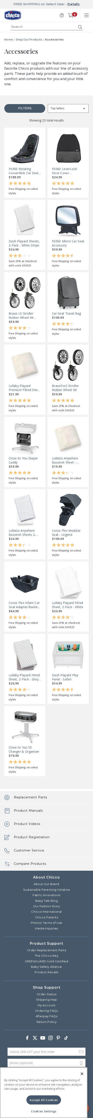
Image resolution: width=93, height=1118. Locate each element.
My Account (46, 1005)
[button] (62, 15)
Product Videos (27, 824)
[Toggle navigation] (86, 15)
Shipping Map (46, 999)
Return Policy (47, 1022)
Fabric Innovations (46, 895)
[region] (43, 1092)
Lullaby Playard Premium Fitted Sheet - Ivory (24, 388)
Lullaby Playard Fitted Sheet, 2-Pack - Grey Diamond (24, 677)
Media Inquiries (46, 928)
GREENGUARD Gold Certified (46, 961)
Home (8, 39)
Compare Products (30, 864)
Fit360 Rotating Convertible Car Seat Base (23, 171)
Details (73, 4)
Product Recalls (46, 972)
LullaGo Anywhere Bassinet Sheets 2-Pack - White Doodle (24, 532)
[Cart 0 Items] (70, 15)
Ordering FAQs (46, 1010)
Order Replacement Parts (46, 950)
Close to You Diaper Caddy (23, 460)
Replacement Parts (30, 797)
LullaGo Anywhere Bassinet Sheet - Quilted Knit (65, 460)
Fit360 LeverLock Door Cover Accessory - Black (65, 171)
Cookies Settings (43, 1111)
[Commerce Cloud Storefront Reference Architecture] (12, 15)
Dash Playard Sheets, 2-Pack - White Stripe (24, 243)
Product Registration (32, 837)
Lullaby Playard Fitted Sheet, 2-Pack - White (67, 605)
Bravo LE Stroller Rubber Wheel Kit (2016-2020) (21, 315)
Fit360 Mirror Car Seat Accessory (68, 243)
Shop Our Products (29, 39)
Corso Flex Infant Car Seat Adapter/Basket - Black (25, 605)
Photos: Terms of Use (46, 922)
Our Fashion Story (46, 906)
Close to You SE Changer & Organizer (24, 749)
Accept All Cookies (44, 1100)
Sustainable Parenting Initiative (46, 889)
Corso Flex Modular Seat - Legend (66, 532)
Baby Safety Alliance (46, 966)
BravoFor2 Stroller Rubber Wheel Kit (65, 388)
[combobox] (46, 27)
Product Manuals (28, 811)
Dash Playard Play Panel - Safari (65, 677)
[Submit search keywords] (80, 27)
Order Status (46, 994)
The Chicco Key (46, 955)
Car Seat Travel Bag (66, 313)
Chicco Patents (46, 917)
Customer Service (29, 850)
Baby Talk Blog (46, 900)
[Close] (82, 1074)
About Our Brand (46, 884)
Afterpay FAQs (47, 1016)
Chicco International (46, 911)
